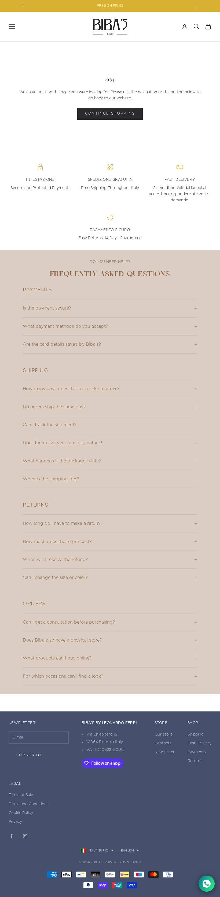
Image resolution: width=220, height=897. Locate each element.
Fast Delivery (199, 743)
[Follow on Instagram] (25, 836)
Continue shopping (110, 113)
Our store (164, 734)
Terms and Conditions (29, 804)
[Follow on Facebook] (11, 836)
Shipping (196, 734)
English (127, 850)
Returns (195, 761)
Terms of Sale (21, 795)
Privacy (15, 822)
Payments (197, 752)
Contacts (163, 743)
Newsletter (165, 752)
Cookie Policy (21, 813)
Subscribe (29, 755)
